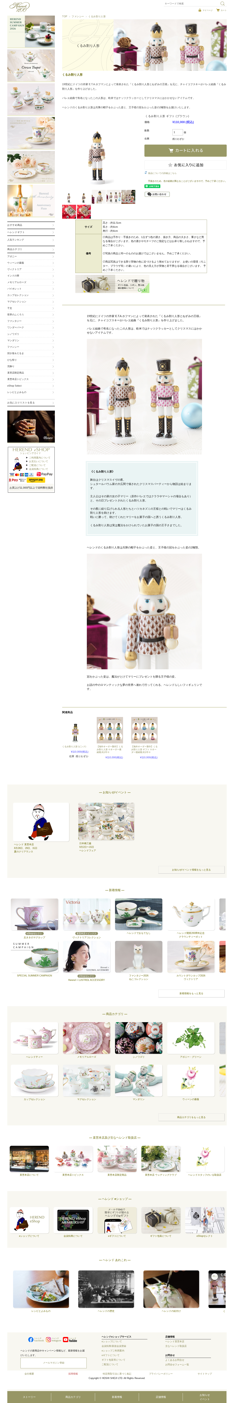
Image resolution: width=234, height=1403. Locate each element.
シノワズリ (13, 334)
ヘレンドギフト (16, 232)
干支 (9, 308)
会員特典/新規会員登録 (114, 1346)
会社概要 (29, 1374)
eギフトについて (111, 1355)
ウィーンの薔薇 (15, 263)
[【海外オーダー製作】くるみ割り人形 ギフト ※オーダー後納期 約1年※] (144, 730)
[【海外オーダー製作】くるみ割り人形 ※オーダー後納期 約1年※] (110, 730)
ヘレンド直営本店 (174, 1341)
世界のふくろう (15, 314)
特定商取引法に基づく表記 (117, 1374)
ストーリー (29, 1396)
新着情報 (117, 1396)
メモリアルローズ (16, 282)
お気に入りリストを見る (21, 402)
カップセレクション (18, 295)
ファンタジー (14, 321)
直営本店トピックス (18, 379)
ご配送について (37, 465)
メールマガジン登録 (53, 1363)
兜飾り (10, 366)
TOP (64, 16)
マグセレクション (16, 301)
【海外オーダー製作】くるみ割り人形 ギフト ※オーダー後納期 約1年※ (144, 749)
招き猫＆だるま (15, 353)
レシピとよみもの (16, 392)
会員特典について (38, 469)
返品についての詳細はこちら (162, 173)
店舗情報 (161, 1396)
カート (224, 10)
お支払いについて (38, 461)
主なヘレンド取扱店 (176, 1346)
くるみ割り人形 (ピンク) (74, 746)
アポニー (12, 256)
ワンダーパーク (15, 327)
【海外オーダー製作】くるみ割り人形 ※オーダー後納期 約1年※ (110, 749)
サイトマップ (205, 1374)
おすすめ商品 (14, 225)
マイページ (208, 10)
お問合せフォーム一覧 (177, 1364)
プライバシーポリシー (161, 1374)
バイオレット (14, 288)
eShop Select (14, 386)
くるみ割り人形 (97, 16)
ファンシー (78, 16)
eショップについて (112, 1341)
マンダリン (13, 340)
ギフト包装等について (113, 1360)
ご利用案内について (39, 457)
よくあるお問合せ (174, 1360)
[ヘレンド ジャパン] (19, 11)
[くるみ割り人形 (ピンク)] (75, 730)
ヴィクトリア (14, 269)
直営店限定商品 (15, 373)
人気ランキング (15, 240)
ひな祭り (12, 360)
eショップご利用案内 (113, 1350)
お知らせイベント (205, 1396)
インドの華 (13, 275)
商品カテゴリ (73, 1396)
